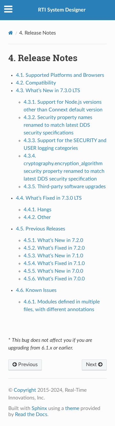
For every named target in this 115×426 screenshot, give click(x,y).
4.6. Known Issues (36, 290)
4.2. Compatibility (36, 82)
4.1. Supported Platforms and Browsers (60, 75)
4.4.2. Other (37, 217)
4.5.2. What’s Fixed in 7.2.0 (54, 248)
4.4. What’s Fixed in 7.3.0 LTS (49, 198)
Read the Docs (31, 414)
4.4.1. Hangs (37, 209)
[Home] (10, 33)
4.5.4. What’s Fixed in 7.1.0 (54, 263)
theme (72, 408)
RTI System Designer (62, 9)
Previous (27, 364)
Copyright (25, 390)
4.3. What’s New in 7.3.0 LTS (48, 90)
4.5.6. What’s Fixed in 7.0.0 (54, 278)
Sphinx (39, 408)
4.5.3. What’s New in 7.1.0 (53, 255)
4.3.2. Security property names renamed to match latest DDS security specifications (58, 125)
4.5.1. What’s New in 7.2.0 (53, 240)
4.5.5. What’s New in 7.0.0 (53, 271)
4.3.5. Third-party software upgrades (65, 186)
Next (92, 364)
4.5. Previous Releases (40, 228)
